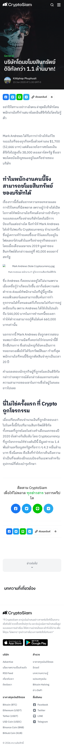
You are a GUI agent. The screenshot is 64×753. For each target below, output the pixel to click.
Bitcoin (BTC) (10, 705)
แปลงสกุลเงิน (39, 679)
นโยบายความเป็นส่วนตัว (15, 667)
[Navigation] (58, 4)
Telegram (43, 722)
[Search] (52, 4)
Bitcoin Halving (41, 684)
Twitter (41, 710)
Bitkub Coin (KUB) (12, 733)
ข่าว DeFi (37, 690)
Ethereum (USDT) (12, 710)
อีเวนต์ (36, 667)
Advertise (8, 662)
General (9, 56)
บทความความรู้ (40, 673)
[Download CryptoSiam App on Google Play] (36, 642)
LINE (40, 716)
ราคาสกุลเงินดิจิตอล (43, 662)
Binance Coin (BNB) (13, 727)
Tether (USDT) (10, 716)
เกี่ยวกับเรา (8, 679)
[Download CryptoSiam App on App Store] (13, 642)
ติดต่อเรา (7, 684)
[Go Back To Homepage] (17, 5)
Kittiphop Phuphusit (24, 79)
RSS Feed (8, 673)
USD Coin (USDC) (12, 722)
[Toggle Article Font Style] (52, 97)
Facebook (43, 705)
